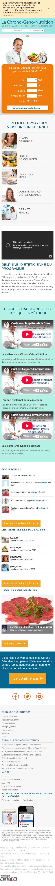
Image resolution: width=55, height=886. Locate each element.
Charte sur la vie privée (11, 786)
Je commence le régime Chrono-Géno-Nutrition (21, 745)
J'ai (23, 80)
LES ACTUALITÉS (7, 851)
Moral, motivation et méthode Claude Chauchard (22, 751)
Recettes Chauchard (10, 762)
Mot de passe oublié (10, 790)
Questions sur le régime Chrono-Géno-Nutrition (21, 755)
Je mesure (19, 85)
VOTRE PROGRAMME (39, 848)
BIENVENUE (5, 848)
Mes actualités (7, 730)
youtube (39, 696)
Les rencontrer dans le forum (19, 523)
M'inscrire (16, 30)
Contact (5, 776)
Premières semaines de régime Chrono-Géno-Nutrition (24, 748)
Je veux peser (17, 96)
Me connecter (36, 30)
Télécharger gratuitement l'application (17, 800)
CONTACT (44, 854)
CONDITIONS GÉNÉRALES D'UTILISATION (18, 854)
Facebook (15, 696)
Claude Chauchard (9, 716)
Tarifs (4, 737)
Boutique (5, 733)
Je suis (21, 101)
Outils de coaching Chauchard (14, 758)
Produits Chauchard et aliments (15, 765)
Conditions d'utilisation (11, 780)
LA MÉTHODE (20, 848)
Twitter (27, 696)
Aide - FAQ (6, 783)
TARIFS (22, 851)
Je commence (25, 678)
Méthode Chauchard (10, 720)
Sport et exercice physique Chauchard (17, 768)
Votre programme (9, 727)
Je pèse (21, 90)
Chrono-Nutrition (8, 723)
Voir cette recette (13, 643)
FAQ (2, 857)
